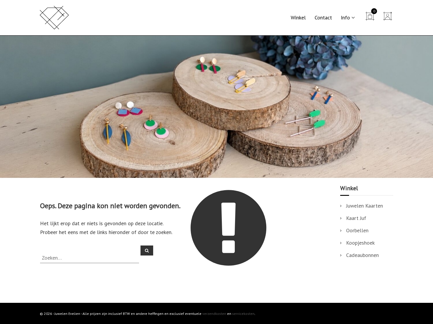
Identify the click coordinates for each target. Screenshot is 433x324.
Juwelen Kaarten (364, 205)
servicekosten (243, 313)
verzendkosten (214, 313)
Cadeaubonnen (362, 255)
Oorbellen (357, 230)
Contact (323, 17)
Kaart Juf (356, 218)
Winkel (298, 17)
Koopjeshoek (360, 242)
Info (345, 17)
